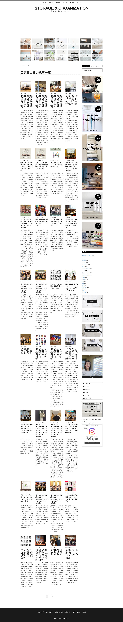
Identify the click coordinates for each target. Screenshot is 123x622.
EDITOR (65, 2)
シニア (97, 43)
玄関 (73, 43)
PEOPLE (84, 260)
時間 (61, 55)
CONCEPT (44, 2)
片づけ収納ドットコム (61, 9)
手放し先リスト (49, 612)
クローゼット (49, 43)
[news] (92, 301)
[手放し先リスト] (92, 345)
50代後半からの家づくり (87, 255)
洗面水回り (61, 43)
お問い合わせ (87, 398)
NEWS (51, 2)
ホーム (22, 65)
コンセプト (87, 383)
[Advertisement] (61, 24)
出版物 (86, 392)
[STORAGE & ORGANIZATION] (92, 409)
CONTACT (78, 2)
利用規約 (84, 612)
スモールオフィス (37, 55)
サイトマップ (40, 612)
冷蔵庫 (25, 55)
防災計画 (85, 55)
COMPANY (58, 2)
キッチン (25, 43)
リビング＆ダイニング (37, 43)
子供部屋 (85, 43)
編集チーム (87, 389)
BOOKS (72, 2)
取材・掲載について (66, 612)
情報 (73, 55)
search (86, 66)
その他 (49, 55)
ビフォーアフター (97, 55)
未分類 (83, 285)
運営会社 (86, 386)
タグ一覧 (86, 395)
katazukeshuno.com (61, 618)
